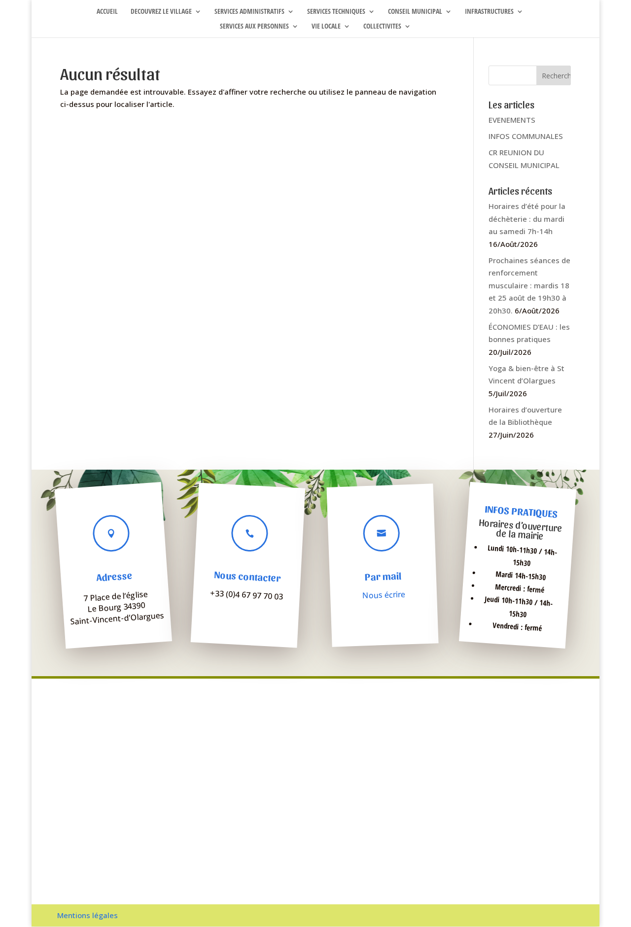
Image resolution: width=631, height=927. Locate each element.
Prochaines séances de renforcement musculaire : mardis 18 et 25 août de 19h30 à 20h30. (529, 285)
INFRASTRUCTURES (489, 12)
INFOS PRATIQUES (521, 511)
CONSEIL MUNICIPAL (415, 12)
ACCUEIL (107, 12)
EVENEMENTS (512, 120)
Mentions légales (87, 915)
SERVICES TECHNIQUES (336, 12)
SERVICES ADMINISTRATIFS (249, 12)
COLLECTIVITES (382, 27)
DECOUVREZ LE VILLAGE (161, 12)
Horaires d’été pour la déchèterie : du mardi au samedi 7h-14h (527, 218)
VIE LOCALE (326, 27)
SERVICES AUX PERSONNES (254, 27)
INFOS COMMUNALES (526, 136)
